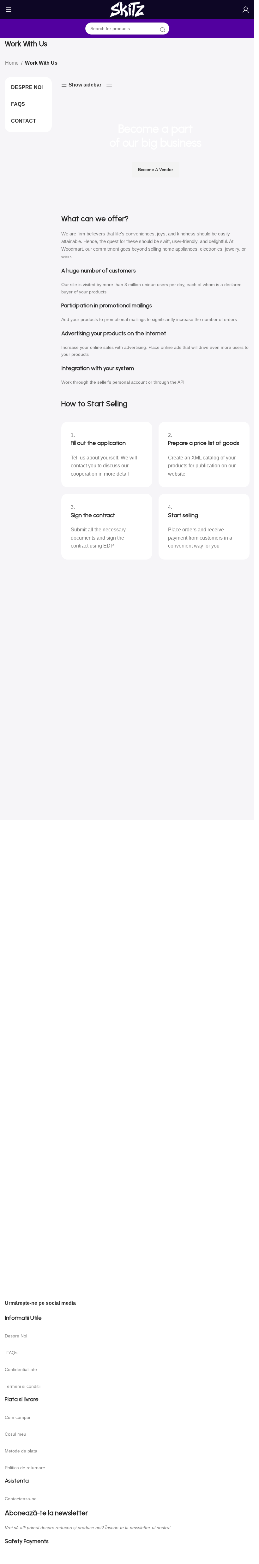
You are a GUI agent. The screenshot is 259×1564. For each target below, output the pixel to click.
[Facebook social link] (84, 1304)
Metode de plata (21, 1450)
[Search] (162, 30)
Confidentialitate (21, 1369)
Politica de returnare (25, 1467)
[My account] (246, 9)
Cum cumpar (18, 1417)
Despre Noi (16, 1335)
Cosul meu (15, 1434)
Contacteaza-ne (21, 1498)
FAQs (11, 1352)
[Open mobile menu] (8, 9)
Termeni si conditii (22, 1386)
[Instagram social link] (99, 1304)
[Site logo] (127, 9)
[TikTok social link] (114, 1304)
